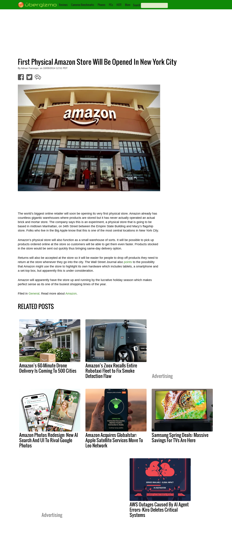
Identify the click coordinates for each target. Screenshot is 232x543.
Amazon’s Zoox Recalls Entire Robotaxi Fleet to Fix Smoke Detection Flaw (111, 370)
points (128, 262)
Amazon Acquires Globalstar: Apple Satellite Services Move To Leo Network (114, 440)
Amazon (71, 293)
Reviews (63, 5)
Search (136, 5)
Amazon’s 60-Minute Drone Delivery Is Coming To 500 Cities (47, 368)
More (127, 5)
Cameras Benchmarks (82, 5)
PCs (111, 5)
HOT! (119, 5)
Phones (101, 5)
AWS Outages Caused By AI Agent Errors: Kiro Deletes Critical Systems (159, 509)
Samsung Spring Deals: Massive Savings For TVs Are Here (180, 437)
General (34, 293)
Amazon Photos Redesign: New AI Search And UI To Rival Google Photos (48, 440)
